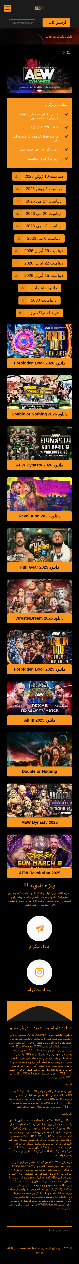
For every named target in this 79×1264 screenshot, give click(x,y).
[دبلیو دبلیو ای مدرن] (39, 8)
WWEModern (45, 1204)
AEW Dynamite (37, 1034)
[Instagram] (41, 1258)
